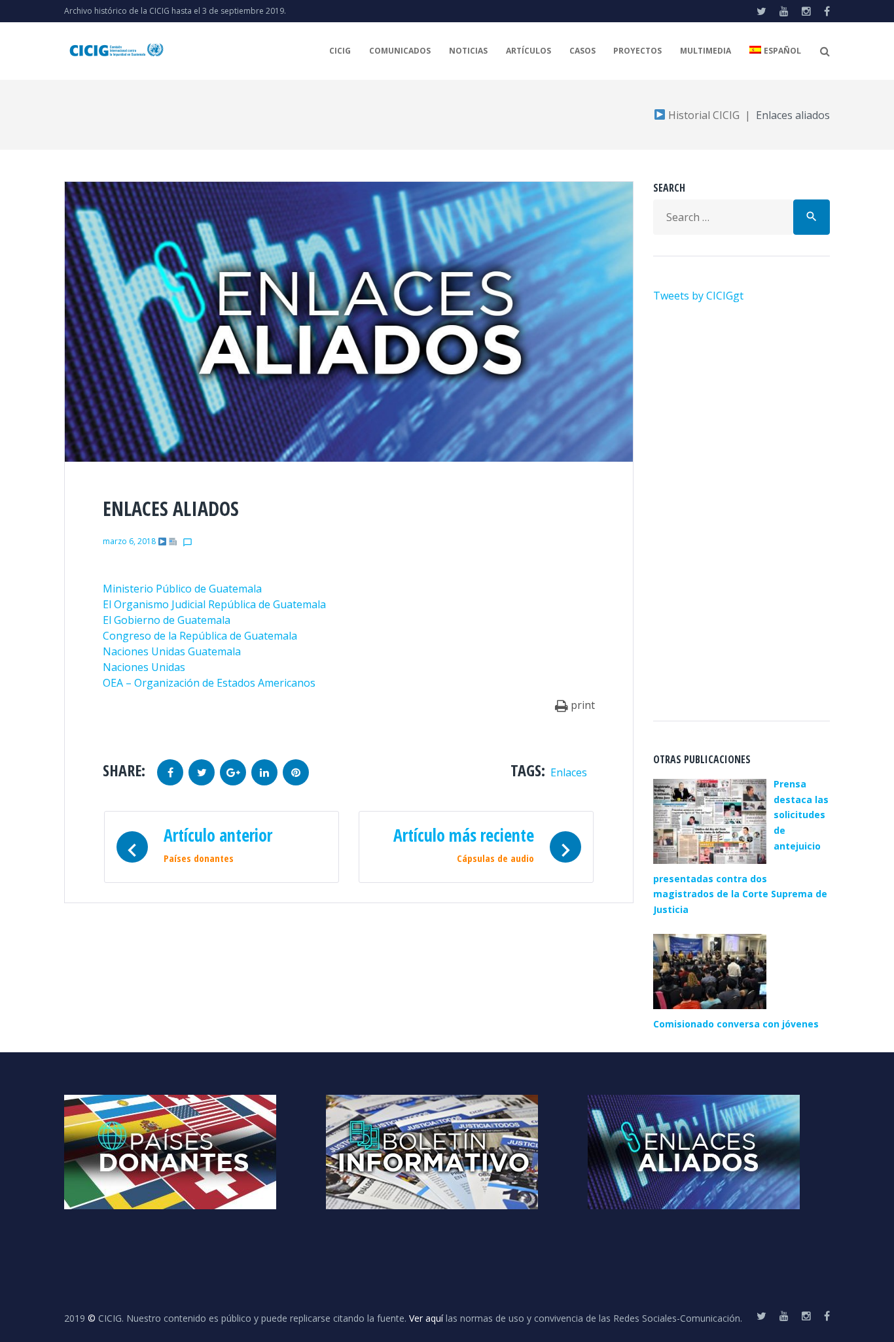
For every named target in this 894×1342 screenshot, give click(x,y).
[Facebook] (827, 11)
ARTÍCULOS (528, 50)
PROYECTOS (637, 50)
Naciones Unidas (144, 667)
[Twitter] (761, 11)
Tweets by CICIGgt (698, 295)
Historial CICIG (703, 115)
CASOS (582, 50)
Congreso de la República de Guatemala (200, 635)
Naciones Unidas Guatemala (172, 651)
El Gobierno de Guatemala (166, 620)
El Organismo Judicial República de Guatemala (214, 604)
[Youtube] (784, 11)
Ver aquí (426, 1318)
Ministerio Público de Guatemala (182, 588)
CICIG (340, 50)
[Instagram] (806, 11)
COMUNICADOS (400, 50)
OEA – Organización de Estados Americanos (209, 683)
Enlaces (568, 772)
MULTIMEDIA (705, 50)
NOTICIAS (468, 50)
